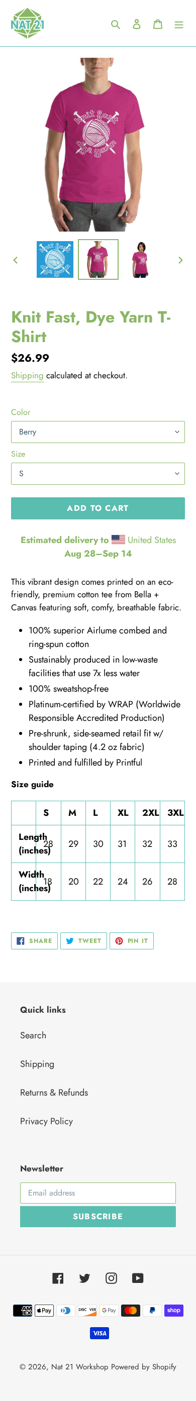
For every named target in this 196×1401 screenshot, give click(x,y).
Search (33, 1035)
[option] (55, 259)
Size (18, 454)
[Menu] (178, 23)
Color (20, 412)
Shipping (27, 375)
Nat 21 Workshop (80, 1366)
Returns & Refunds (54, 1092)
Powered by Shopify (143, 1366)
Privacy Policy (46, 1121)
